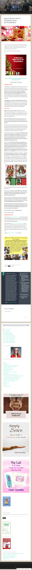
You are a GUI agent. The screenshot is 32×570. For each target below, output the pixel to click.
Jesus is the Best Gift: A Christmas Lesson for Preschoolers (12, 20)
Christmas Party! (6, 373)
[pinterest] (18, 7)
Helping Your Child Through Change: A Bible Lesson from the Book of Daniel (13, 553)
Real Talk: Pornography (6, 330)
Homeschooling (23, 279)
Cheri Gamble (16, 3)
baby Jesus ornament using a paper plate (17, 223)
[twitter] (15, 7)
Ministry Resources (26, 280)
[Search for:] (16, 325)
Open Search (29, 12)
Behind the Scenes (6, 383)
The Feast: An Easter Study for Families (9, 381)
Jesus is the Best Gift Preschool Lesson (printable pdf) (16, 79)
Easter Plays (5, 382)
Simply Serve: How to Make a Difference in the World (11, 365)
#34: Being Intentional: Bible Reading (8, 334)
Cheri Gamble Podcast (7, 329)
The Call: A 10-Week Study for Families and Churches (11, 379)
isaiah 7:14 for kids (24, 282)
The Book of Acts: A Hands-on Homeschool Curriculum (11, 378)
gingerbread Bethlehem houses (14, 217)
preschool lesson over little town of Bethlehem (25, 287)
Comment (25, 317)
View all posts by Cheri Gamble (11, 302)
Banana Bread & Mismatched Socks (9, 369)
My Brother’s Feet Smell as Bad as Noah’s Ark (10, 366)
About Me (4, 362)
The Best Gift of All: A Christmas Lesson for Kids (24, 297)
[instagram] (17, 7)
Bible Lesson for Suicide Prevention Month (9, 556)
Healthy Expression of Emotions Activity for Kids (10, 557)
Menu (4, 12)
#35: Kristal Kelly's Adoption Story (7, 333)
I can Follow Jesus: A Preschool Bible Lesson (25, 294)
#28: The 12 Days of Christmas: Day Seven (9, 342)
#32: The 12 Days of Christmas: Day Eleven (9, 337)
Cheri (5, 53)
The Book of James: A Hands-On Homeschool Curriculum (12, 377)
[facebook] (13, 7)
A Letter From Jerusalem (7, 386)
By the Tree (5, 385)
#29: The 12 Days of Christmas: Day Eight (9, 341)
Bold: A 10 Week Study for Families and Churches (10, 374)
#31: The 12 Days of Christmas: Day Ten (8, 338)
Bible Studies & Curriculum (6, 370)
